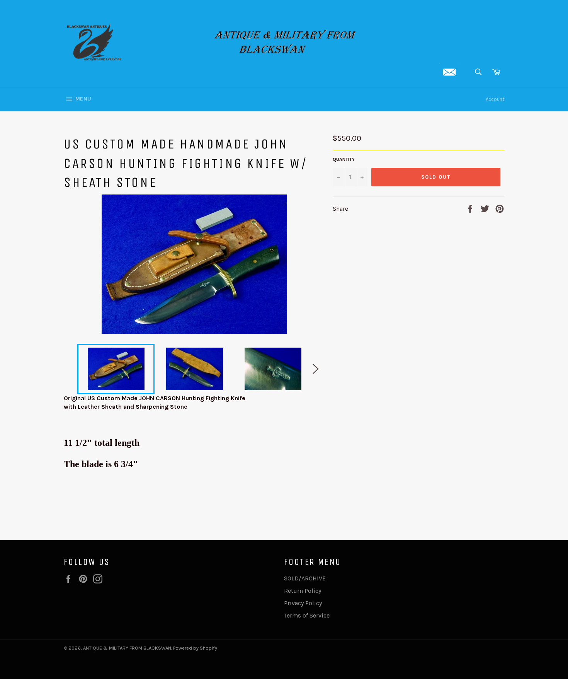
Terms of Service (307, 615)
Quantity (344, 159)
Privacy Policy (303, 603)
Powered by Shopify (195, 648)
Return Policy (302, 590)
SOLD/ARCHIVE (305, 578)
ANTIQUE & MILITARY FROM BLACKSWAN (127, 648)
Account (495, 99)
